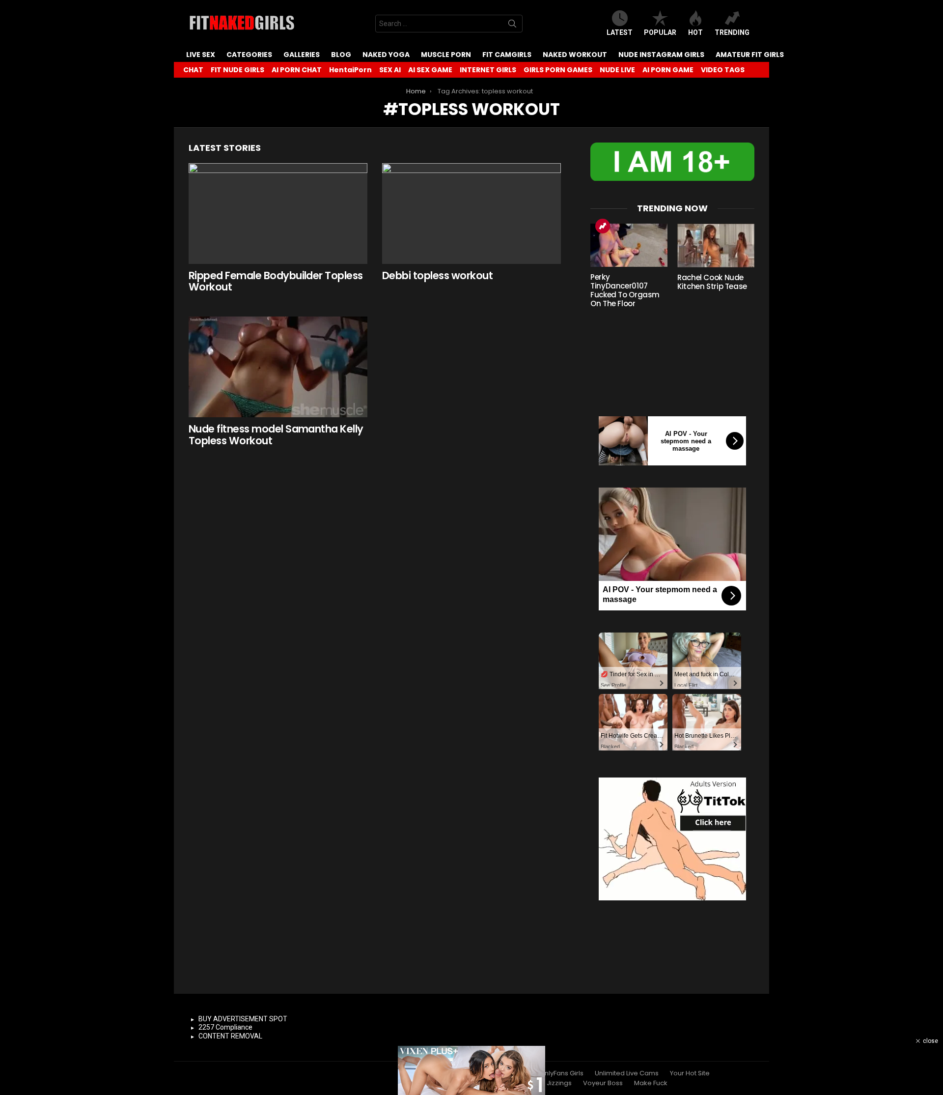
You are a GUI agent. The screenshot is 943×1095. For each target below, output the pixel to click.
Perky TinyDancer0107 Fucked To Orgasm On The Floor (625, 290)
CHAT (193, 70)
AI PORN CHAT (297, 70)
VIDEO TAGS (723, 70)
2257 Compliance (225, 1027)
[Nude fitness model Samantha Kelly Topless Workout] (278, 367)
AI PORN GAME (667, 70)
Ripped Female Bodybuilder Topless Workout (276, 281)
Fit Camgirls (506, 54)
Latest (620, 32)
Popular (660, 32)
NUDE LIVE (617, 70)
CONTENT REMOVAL (230, 1036)
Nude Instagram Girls (661, 54)
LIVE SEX (200, 54)
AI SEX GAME (430, 70)
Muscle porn (446, 54)
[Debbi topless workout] (471, 213)
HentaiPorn (350, 70)
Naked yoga (386, 54)
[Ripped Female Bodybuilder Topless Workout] (278, 213)
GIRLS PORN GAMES (558, 70)
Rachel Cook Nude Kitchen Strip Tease (712, 281)
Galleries (301, 54)
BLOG (341, 54)
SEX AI (390, 70)
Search (512, 25)
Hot (695, 32)
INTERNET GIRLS (488, 70)
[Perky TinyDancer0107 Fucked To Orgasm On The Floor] (628, 245)
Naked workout (575, 54)
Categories (249, 54)
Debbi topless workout (437, 275)
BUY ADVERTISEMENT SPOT (242, 1019)
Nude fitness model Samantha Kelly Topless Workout (276, 435)
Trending (732, 32)
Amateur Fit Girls (750, 54)
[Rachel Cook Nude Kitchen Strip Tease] (715, 245)
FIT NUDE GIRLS (237, 70)
